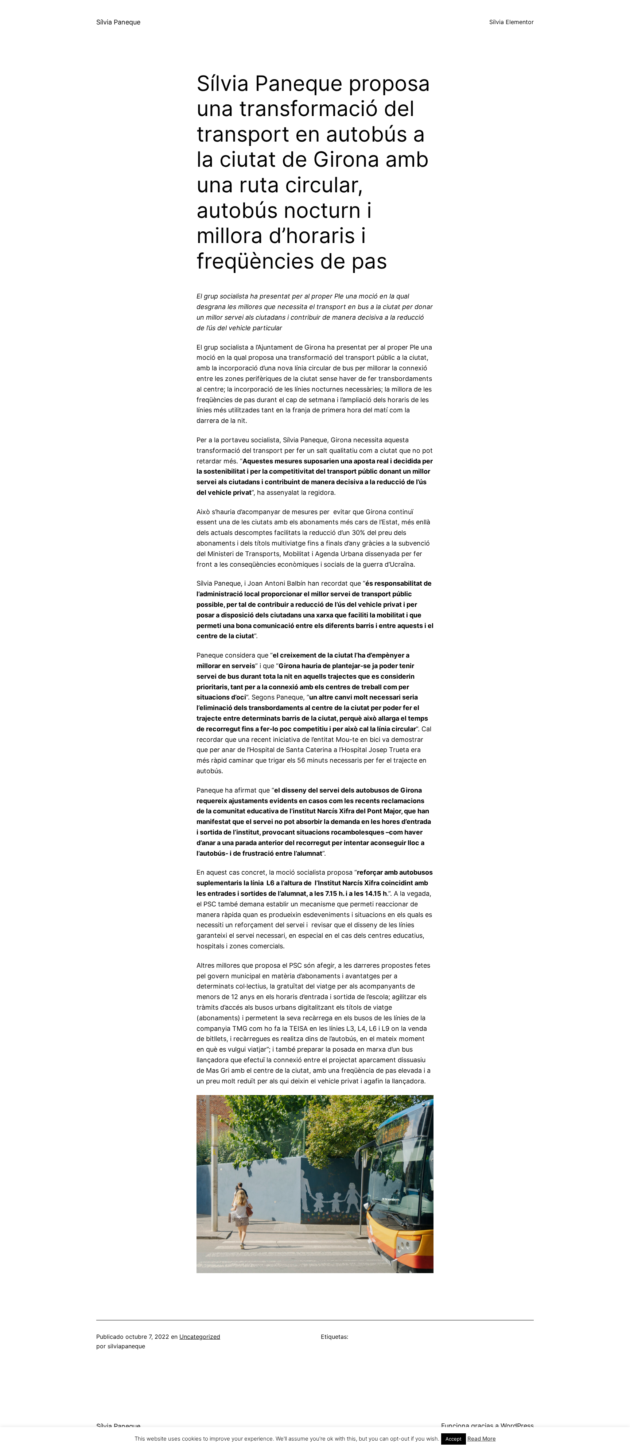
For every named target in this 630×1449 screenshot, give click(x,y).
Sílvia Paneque (118, 22)
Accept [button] (454, 1439)
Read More (481, 1438)
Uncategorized (199, 1336)
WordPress (517, 1426)
